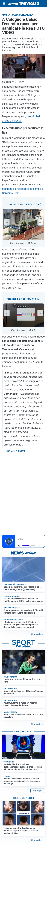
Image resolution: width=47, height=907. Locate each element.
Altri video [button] (38, 790)
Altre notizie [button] (37, 634)
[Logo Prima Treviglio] (23, 4)
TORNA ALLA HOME (14, 451)
